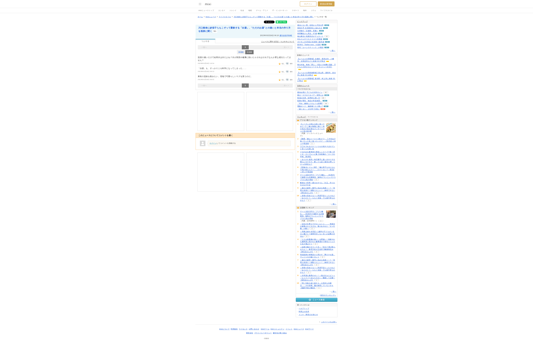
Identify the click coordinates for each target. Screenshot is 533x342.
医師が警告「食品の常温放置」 (309, 101)
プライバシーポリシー (263, 333)
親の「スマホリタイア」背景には (310, 95)
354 (323, 109)
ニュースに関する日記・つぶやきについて (277, 42)
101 (321, 31)
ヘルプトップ (304, 308)
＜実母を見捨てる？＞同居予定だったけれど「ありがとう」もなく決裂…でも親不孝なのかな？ (317, 198)
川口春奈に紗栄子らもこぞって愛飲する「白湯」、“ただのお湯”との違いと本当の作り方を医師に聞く (274, 17)
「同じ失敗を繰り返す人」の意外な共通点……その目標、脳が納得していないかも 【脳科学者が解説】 (316, 285)
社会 (242, 10)
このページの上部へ (329, 322)
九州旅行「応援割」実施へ (307, 31)
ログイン (308, 4)
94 (325, 28)
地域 (250, 10)
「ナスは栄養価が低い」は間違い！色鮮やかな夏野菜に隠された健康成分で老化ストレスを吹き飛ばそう (317, 241)
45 (326, 92)
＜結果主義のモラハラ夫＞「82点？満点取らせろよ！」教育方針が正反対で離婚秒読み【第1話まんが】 (317, 249)
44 (326, 103)
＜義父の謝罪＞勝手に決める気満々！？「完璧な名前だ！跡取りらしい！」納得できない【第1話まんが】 (317, 190)
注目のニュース (303, 86)
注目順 (249, 52)
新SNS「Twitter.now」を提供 (309, 45)
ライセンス (243, 329)
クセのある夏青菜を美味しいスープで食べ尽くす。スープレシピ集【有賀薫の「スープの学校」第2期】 (317, 154)
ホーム (200, 17)
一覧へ (332, 51)
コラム (313, 10)
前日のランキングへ (328, 295)
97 (327, 47)
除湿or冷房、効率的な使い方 (308, 98)
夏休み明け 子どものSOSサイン (310, 92)
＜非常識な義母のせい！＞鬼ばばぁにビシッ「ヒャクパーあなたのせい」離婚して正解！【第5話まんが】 (317, 278)
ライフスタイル (326, 10)
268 (326, 95)
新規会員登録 (326, 4)
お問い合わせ (254, 329)
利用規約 (234, 329)
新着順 (241, 52)
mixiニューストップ (206, 10)
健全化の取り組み (280, 333)
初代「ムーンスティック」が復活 (310, 47)
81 (325, 101)
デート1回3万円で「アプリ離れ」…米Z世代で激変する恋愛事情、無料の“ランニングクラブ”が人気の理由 (318, 177)
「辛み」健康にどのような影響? (310, 103)
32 (327, 36)
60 (324, 44)
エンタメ (221, 10)
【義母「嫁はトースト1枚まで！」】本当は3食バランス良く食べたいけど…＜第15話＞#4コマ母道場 (318, 141)
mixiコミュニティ (277, 329)
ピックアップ (302, 22)
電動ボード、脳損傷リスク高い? (310, 106)
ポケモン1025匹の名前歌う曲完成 (310, 42)
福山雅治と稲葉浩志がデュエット (310, 36)
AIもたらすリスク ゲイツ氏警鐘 (309, 39)
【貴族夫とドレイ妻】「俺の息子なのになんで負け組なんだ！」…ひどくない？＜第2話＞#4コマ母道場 (317, 169)
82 (326, 106)
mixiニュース (211, 17)
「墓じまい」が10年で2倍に (308, 109)
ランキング (301, 117)
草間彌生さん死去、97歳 (307, 33)
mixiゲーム (265, 329)
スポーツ (295, 10)
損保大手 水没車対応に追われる (309, 28)
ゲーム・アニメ (262, 10)
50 (327, 42)
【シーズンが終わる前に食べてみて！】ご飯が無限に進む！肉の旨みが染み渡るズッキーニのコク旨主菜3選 (312, 127)
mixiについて (224, 329)
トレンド (232, 10)
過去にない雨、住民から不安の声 (310, 25)
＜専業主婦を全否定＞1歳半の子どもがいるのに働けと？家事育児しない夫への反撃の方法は (317, 234)
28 (323, 98)
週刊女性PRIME (286, 35)
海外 (305, 10)
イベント (289, 329)
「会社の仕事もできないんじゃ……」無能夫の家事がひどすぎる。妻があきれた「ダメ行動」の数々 (317, 226)
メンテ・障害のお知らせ (308, 315)
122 (326, 25)
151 (325, 39)
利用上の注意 (304, 312)
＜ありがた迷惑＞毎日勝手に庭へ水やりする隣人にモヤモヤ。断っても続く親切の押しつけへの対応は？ (317, 162)
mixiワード (309, 329)
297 (320, 33)
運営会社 (249, 333)
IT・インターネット (280, 10)
